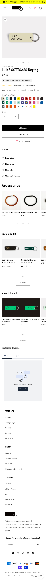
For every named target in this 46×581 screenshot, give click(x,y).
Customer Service (11, 458)
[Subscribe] (37, 544)
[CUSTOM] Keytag (7, 260)
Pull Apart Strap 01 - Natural (11, 212)
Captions (8, 433)
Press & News (10, 499)
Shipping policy (35, 576)
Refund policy (37, 572)
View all (23, 283)
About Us (8, 484)
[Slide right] (28, 62)
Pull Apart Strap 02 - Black (30, 212)
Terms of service (24, 576)
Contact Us (9, 505)
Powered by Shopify (25, 572)
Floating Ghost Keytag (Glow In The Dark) (11, 320)
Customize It (23, 135)
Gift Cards (8, 464)
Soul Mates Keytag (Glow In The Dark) (30, 320)
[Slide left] (17, 62)
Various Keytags (14, 572)
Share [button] (6, 149)
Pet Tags (8, 428)
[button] (4, 8)
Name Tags (9, 438)
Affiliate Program (11, 489)
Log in (7, 80)
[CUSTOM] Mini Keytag (28, 260)
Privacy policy (12, 576)
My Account (9, 453)
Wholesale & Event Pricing (14, 469)
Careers (7, 494)
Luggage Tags (10, 423)
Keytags (7, 417)
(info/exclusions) (37, 2)
